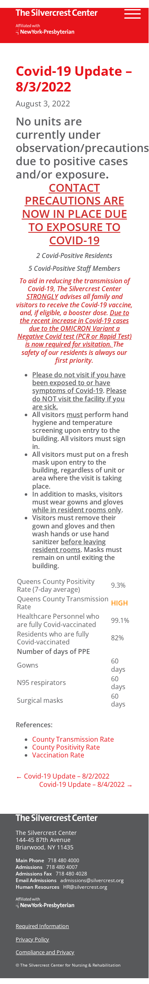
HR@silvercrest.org (85, 887)
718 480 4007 (62, 867)
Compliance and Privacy (45, 952)
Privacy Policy (32, 939)
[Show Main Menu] (132, 10)
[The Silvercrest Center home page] (74, 12)
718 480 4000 (63, 860)
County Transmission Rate (73, 739)
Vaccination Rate (58, 755)
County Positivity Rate (66, 747)
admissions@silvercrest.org (92, 880)
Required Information (42, 926)
